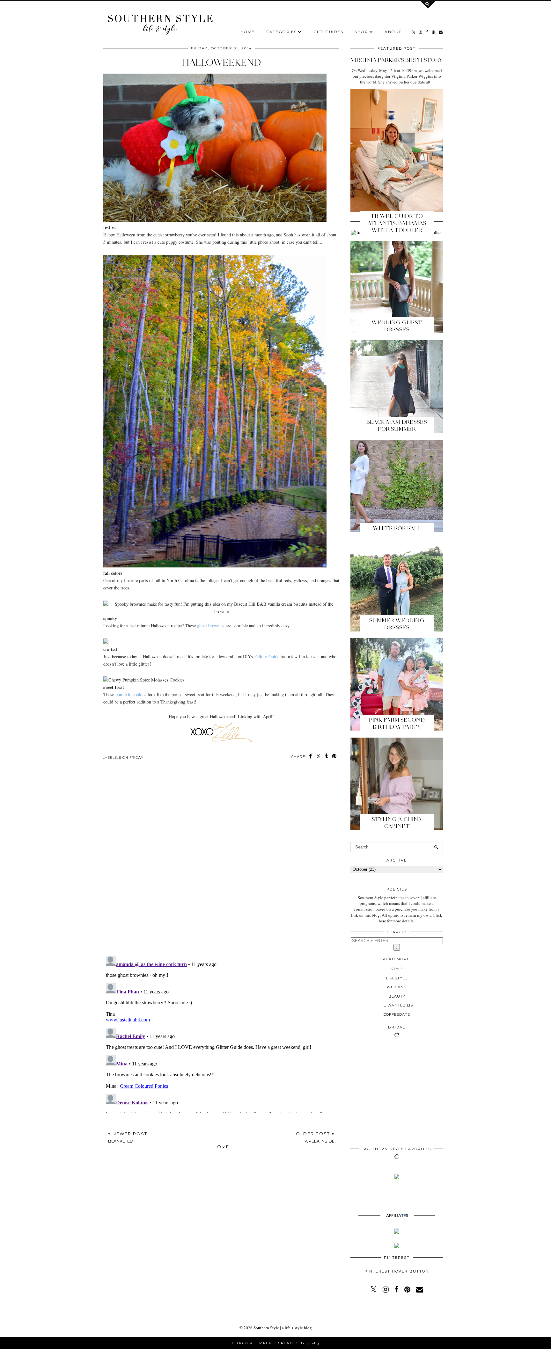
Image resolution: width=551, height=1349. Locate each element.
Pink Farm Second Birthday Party (397, 723)
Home (247, 31)
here (382, 921)
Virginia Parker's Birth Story (397, 59)
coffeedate (397, 1014)
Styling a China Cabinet (397, 823)
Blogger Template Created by (275, 1343)
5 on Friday (131, 757)
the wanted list (396, 1005)
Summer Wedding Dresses (396, 624)
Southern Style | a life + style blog (282, 1328)
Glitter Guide (267, 656)
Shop (361, 31)
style (397, 969)
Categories (281, 31)
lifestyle (396, 978)
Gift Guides (328, 31)
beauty (396, 996)
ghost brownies (210, 626)
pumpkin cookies (130, 694)
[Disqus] (221, 862)
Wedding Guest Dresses (396, 326)
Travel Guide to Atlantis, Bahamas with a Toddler (396, 223)
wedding (397, 987)
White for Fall (397, 528)
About (393, 31)
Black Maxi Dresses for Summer (396, 425)
